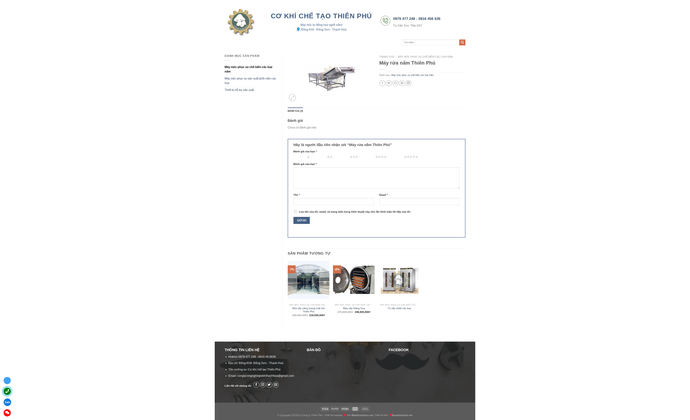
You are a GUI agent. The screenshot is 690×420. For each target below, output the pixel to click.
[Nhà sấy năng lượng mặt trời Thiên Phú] (309, 281)
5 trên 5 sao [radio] (396, 156)
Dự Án (283, 42)
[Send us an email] (276, 385)
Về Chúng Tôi (250, 42)
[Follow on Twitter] (269, 385)
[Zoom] (292, 97)
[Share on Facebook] (382, 83)
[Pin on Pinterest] (402, 83)
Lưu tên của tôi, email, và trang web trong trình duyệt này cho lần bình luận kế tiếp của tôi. (355, 211)
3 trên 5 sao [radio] (342, 156)
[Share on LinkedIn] (408, 83)
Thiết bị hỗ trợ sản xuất (239, 89)
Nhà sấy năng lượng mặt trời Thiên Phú (308, 310)
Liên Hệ (326, 42)
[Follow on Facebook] (256, 385)
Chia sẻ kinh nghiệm (302, 42)
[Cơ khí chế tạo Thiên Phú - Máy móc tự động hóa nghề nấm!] (241, 21)
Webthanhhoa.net (362, 415)
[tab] (295, 111)
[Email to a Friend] (395, 83)
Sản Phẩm (267, 42)
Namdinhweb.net (402, 415)
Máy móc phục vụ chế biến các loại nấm (248, 69)
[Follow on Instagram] (263, 385)
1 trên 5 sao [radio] (299, 156)
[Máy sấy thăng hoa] (354, 281)
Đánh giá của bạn (305, 151)
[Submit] (462, 42)
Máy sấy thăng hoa (354, 308)
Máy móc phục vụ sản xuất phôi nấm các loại (250, 81)
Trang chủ (232, 42)
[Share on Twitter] (389, 83)
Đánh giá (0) (295, 111)
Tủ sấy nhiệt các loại (399, 308)
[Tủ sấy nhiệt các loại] (399, 281)
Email (383, 194)
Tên (296, 194)
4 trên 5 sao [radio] (367, 156)
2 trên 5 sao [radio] (319, 156)
